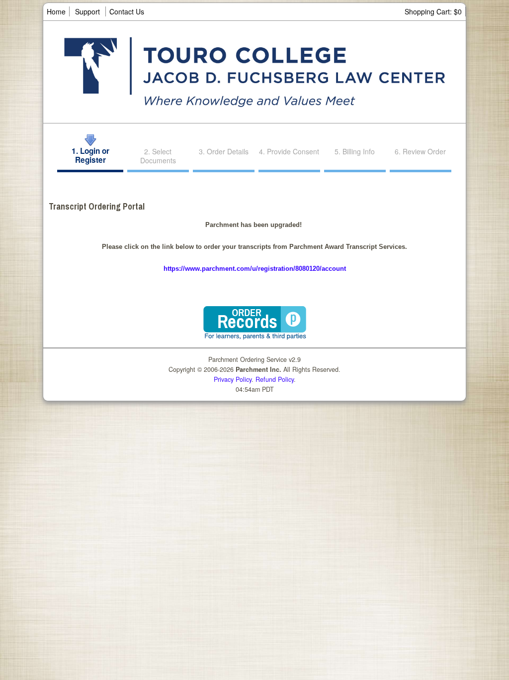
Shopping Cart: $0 (433, 11)
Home (56, 11)
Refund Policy (274, 379)
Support (87, 11)
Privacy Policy (233, 379)
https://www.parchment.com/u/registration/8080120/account (255, 268)
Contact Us (126, 11)
